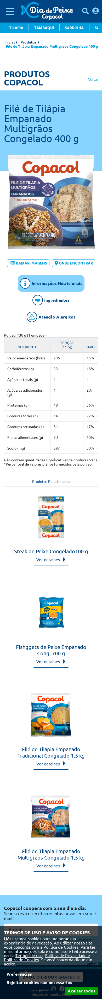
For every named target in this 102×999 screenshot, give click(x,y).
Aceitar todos (81, 991)
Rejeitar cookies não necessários (39, 982)
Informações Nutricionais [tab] (57, 283)
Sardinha (74, 28)
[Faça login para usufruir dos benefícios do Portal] (95, 10)
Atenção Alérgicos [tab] (57, 317)
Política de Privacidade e (67, 955)
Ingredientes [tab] (57, 300)
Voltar (93, 79)
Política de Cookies (21, 959)
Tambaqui (44, 28)
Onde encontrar (76, 263)
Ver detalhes (48, 559)
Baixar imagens (31, 263)
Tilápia (16, 28)
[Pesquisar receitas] (85, 10)
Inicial (9, 42)
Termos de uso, (29, 955)
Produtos (28, 42)
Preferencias (19, 974)
